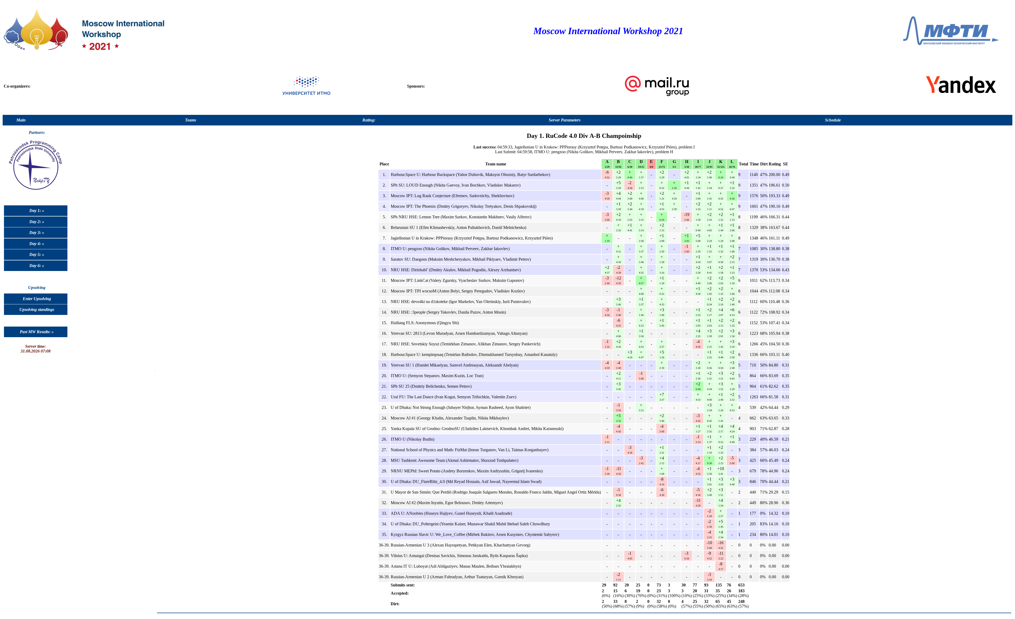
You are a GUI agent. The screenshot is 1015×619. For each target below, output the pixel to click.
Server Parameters (564, 120)
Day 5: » (36, 254)
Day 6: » (36, 265)
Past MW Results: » (37, 331)
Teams (190, 120)
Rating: (368, 120)
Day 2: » (36, 221)
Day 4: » (36, 243)
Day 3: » (36, 232)
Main (21, 120)
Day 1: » (36, 210)
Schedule (833, 120)
